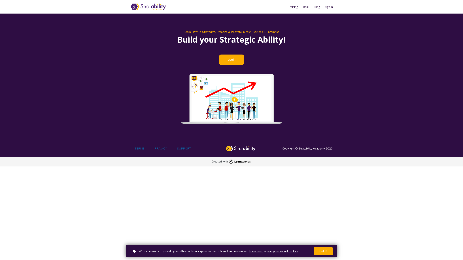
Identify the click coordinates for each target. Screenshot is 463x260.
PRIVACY (161, 149)
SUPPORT (184, 149)
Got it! (323, 251)
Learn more (256, 251)
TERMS (140, 149)
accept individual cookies (282, 251)
